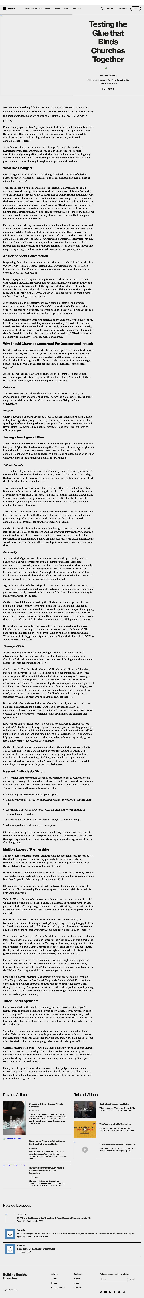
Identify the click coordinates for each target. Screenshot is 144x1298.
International (75, 8)
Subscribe (131, 1279)
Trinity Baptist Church (119, 80)
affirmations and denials (16, 683)
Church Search (45, 8)
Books (77, 1278)
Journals (78, 1287)
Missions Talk (21, 1215)
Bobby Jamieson (109, 75)
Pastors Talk (21, 1230)
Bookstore (122, 8)
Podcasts (78, 1274)
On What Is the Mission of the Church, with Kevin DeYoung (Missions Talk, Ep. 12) (54, 1218)
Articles (54, 1274)
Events (57, 8)
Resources (29, 8)
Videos (54, 1278)
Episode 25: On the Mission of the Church (36, 1249)
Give (135, 8)
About (65, 8)
